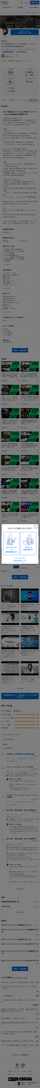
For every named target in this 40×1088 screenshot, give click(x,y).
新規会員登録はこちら (20, 560)
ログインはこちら (20, 558)
